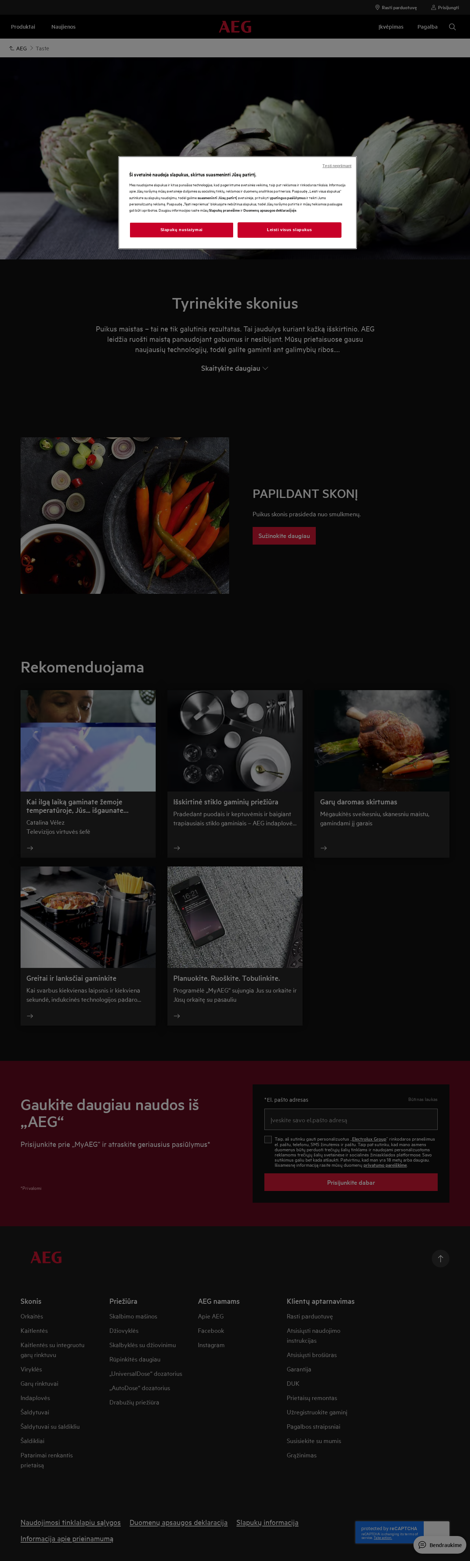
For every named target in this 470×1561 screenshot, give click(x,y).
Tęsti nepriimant (336, 166)
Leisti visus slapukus (289, 229)
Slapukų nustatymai (181, 229)
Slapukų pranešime (224, 210)
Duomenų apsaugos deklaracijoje (269, 210)
